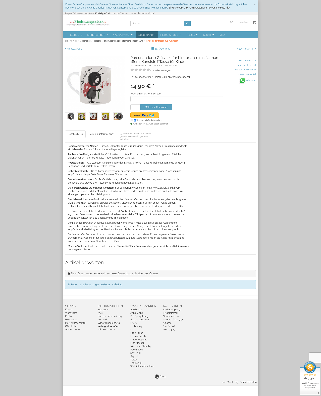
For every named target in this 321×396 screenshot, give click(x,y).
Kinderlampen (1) (172, 309)
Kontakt (69, 309)
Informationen (110, 306)
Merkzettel (71, 319)
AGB (100, 313)
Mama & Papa (169, 34)
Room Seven (137, 349)
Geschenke (145, 34)
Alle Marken (136, 309)
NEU (222, 34)
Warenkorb (71, 313)
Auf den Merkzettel (247, 65)
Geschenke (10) (171, 316)
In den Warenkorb (157, 107)
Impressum (104, 309)
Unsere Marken (143, 306)
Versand (102, 319)
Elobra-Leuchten (139, 319)
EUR (232, 22)
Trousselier (136, 363)
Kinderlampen (96, 34)
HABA (133, 323)
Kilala (133, 329)
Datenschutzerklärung (110, 316)
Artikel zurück (74, 48)
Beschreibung (75, 134)
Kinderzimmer (122, 34)
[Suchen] (187, 23)
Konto (68, 316)
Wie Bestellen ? (106, 329)
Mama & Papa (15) (173, 319)
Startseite (76, 34)
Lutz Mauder (137, 343)
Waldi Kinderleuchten (142, 366)
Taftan (133, 359)
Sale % (207, 34)
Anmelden (244, 22)
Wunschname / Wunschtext (145, 93)
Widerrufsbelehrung (109, 323)
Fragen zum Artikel (247, 74)
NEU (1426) (169, 329)
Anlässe (191, 34)
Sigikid (134, 356)
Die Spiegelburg (139, 316)
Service (71, 306)
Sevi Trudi (135, 353)
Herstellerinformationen (101, 134)
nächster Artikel (246, 48)
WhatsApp (251, 80)
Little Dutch (136, 333)
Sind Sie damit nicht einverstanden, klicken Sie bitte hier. (199, 7)
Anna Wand (136, 313)
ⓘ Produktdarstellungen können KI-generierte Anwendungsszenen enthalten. (136, 137)
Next (119, 116)
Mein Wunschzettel (75, 323)
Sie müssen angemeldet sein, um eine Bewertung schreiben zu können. (114, 273)
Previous (71, 116)
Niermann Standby (140, 346)
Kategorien (172, 306)
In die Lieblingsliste (247, 61)
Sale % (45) (169, 326)
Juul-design (136, 326)
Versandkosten (248, 382)
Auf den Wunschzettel (245, 70)
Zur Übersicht (162, 48)
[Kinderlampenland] (87, 23)
